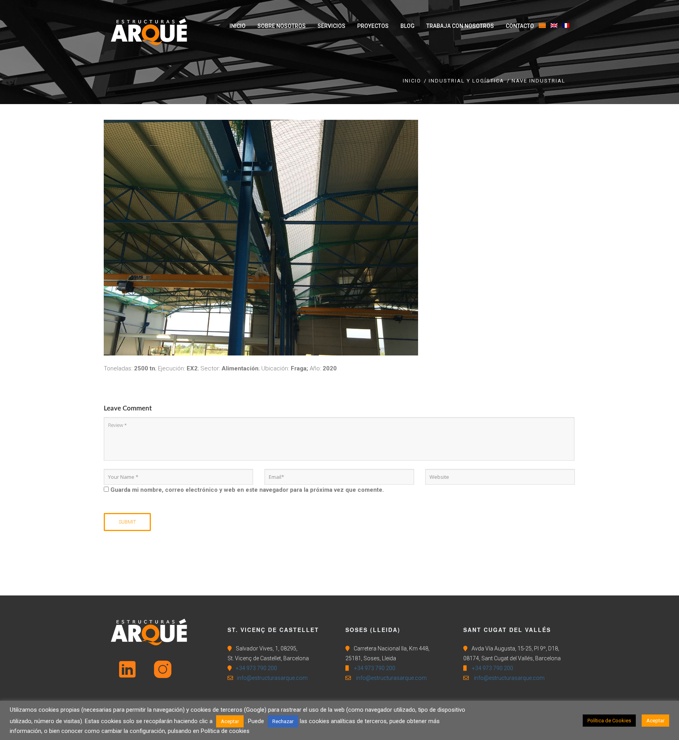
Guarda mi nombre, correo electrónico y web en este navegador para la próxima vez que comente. (247, 489)
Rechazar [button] (283, 721)
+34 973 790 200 (256, 668)
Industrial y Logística (466, 81)
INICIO (412, 81)
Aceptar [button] (230, 721)
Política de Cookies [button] (609, 721)
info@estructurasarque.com (272, 678)
